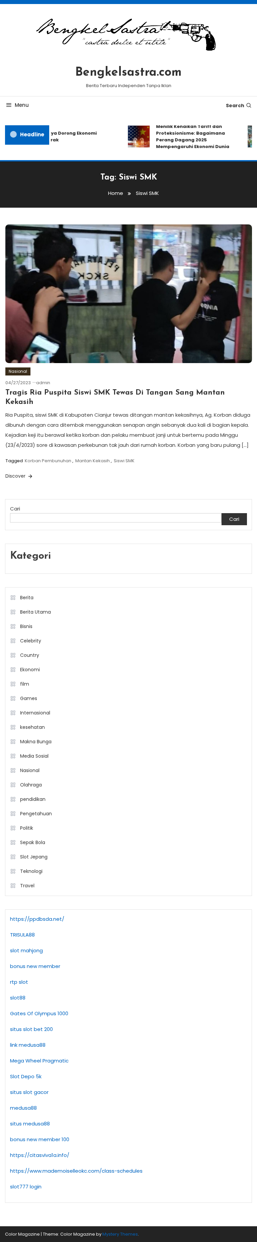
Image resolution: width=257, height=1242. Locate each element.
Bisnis (26, 626)
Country (29, 655)
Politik (26, 828)
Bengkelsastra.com (128, 73)
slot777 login (25, 1186)
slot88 (17, 997)
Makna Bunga (36, 741)
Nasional (18, 371)
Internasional (35, 712)
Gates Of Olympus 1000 (39, 1013)
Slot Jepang (34, 856)
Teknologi (31, 871)
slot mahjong (26, 950)
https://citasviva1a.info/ (39, 1155)
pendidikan (33, 799)
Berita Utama (35, 612)
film (24, 684)
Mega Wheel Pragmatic (39, 1060)
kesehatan (32, 727)
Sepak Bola (32, 842)
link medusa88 (28, 1044)
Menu (22, 105)
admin (43, 383)
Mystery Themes (120, 1234)
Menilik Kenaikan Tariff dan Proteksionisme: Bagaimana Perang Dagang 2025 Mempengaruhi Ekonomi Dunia (188, 136)
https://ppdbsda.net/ (37, 918)
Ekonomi (30, 669)
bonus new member (35, 966)
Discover (16, 476)
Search (235, 105)
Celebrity (30, 640)
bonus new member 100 (39, 1139)
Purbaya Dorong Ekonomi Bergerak (61, 136)
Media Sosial (34, 756)
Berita (26, 597)
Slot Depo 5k (25, 1076)
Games (28, 698)
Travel (27, 885)
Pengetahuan (36, 813)
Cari (15, 508)
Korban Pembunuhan (48, 461)
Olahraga (31, 784)
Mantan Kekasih (92, 461)
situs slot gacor (29, 1092)
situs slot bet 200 (31, 1029)
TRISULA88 (22, 934)
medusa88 (23, 1107)
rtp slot (19, 981)
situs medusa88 (30, 1123)
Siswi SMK (124, 461)
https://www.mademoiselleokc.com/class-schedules (76, 1170)
